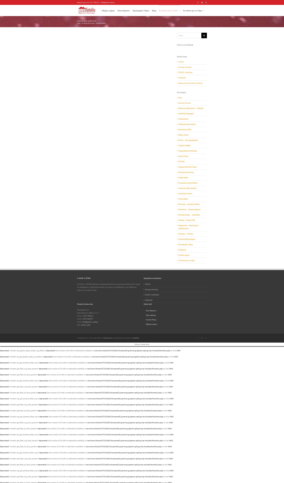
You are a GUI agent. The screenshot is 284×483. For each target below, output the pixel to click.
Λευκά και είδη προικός (187, 188)
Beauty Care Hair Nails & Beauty (190, 83)
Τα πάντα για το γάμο (186, 260)
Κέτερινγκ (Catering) (186, 172)
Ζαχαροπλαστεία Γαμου (187, 167)
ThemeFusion (107, 338)
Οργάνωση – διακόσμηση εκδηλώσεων (188, 227)
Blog (180, 97)
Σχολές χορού (183, 255)
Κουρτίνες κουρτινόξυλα (187, 183)
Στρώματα (182, 250)
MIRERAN (182, 78)
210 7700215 (94, 2)
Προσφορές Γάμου (185, 244)
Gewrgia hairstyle (184, 67)
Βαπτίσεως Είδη (184, 129)
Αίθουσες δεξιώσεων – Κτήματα (190, 108)
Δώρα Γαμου (183, 156)
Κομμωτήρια (183, 177)
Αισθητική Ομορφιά (185, 113)
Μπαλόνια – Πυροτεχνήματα (189, 209)
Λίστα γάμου (183, 199)
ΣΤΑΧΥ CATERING (185, 72)
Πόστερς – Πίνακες (185, 234)
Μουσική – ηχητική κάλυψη (188, 204)
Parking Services (184, 103)
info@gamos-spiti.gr (108, 2)
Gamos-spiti (85, 325)
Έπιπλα (181, 161)
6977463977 (88, 319)
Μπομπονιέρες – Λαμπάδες (189, 215)
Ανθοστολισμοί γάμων (187, 124)
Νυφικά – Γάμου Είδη (186, 220)
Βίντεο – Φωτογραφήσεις (188, 140)
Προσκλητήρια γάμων (186, 239)
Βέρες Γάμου (183, 135)
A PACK (181, 62)
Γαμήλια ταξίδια (184, 145)
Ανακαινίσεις (183, 119)
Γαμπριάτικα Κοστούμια (187, 151)
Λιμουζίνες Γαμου (185, 193)
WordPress (136, 338)
